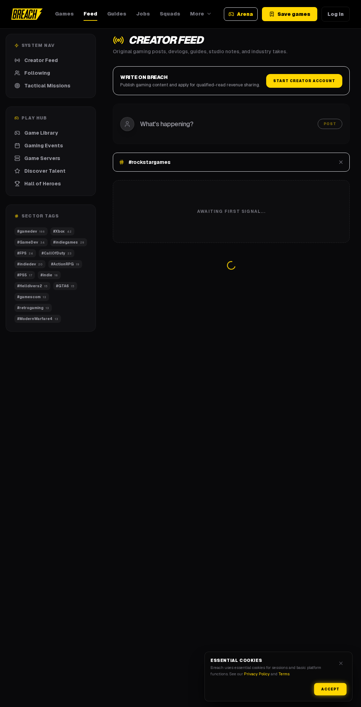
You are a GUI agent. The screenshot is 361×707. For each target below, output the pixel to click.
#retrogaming (33, 308)
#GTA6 (65, 286)
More (197, 14)
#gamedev (30, 231)
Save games (293, 14)
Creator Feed (41, 60)
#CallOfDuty (57, 253)
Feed (90, 14)
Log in (336, 14)
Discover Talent (45, 171)
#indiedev (30, 264)
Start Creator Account (304, 81)
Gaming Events (43, 145)
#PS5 (24, 275)
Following (37, 73)
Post (330, 124)
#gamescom (31, 297)
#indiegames (68, 242)
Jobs (143, 14)
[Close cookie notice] (341, 663)
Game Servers (42, 158)
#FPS (25, 253)
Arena (245, 14)
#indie (49, 275)
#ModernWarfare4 (37, 318)
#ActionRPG (65, 264)
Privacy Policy (257, 673)
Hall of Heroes (42, 183)
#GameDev (30, 242)
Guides (116, 14)
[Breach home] (27, 14)
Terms (284, 673)
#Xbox (62, 231)
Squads (170, 14)
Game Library (41, 133)
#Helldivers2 (32, 286)
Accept (330, 689)
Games (64, 14)
